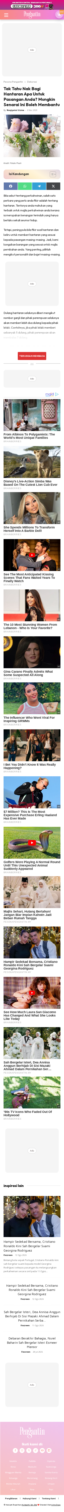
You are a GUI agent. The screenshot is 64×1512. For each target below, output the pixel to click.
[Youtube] (42, 1450)
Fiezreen (8, 1255)
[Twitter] (28, 1450)
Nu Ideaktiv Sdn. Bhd (29, 1505)
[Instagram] (22, 1450)
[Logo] (32, 14)
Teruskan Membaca (32, 355)
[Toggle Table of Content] (51, 174)
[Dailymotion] (49, 1450)
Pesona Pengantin (13, 81)
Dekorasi (32, 81)
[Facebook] (15, 1450)
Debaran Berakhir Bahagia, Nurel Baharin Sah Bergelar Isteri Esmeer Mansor (32, 1342)
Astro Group (55, 1505)
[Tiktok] (35, 1450)
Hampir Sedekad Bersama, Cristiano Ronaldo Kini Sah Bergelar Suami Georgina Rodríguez (29, 1246)
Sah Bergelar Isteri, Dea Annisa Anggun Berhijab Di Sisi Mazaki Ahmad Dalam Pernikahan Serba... (32, 1316)
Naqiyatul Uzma (15, 110)
